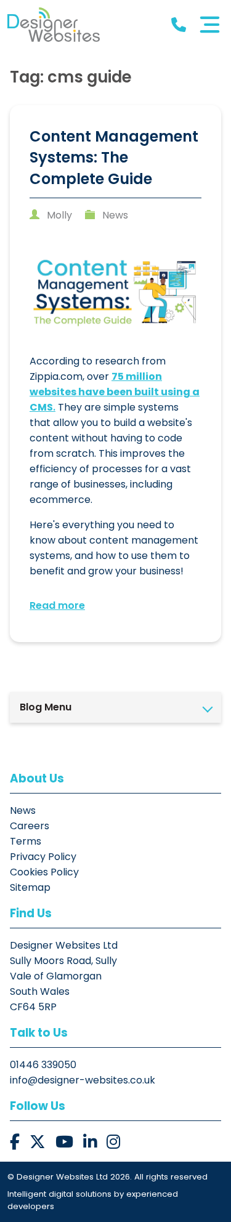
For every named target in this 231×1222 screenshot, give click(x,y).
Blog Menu (45, 707)
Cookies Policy (44, 872)
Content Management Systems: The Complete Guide (114, 157)
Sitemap (30, 887)
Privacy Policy (43, 857)
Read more (57, 605)
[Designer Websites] (53, 24)
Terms (25, 841)
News (115, 215)
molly (59, 215)
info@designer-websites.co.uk (82, 1080)
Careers (29, 826)
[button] (15, 1142)
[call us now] (178, 25)
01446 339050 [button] (43, 1065)
